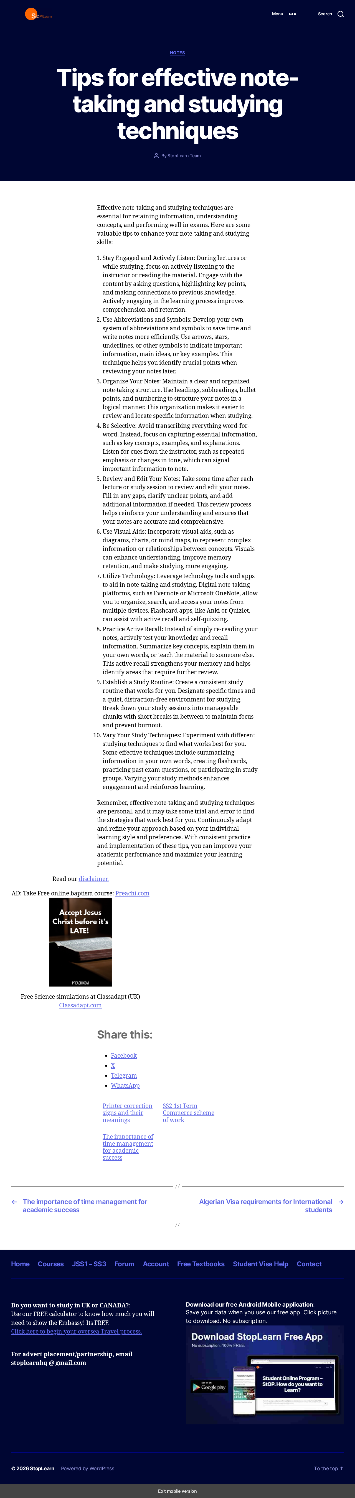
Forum (125, 1264)
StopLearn (42, 1468)
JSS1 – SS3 (89, 1264)
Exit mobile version (177, 1491)
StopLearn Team (184, 155)
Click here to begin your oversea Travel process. (76, 1331)
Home (20, 1264)
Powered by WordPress (87, 1468)
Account (156, 1264)
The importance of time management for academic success (128, 1147)
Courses (51, 1264)
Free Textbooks (201, 1264)
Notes (177, 52)
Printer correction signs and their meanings (128, 1113)
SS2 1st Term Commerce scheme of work (188, 1113)
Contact (309, 1264)
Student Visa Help (260, 1264)
